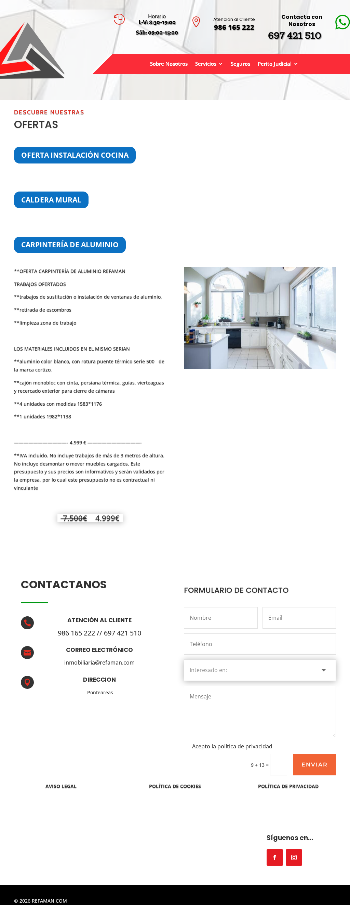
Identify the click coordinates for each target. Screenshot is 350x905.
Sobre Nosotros (169, 64)
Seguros (240, 64)
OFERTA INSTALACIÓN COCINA (75, 155)
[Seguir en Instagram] (294, 857)
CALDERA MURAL (51, 200)
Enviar (314, 764)
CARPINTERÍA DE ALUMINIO (70, 244)
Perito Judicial (275, 64)
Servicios (205, 64)
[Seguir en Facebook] (275, 857)
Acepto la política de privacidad (232, 746)
